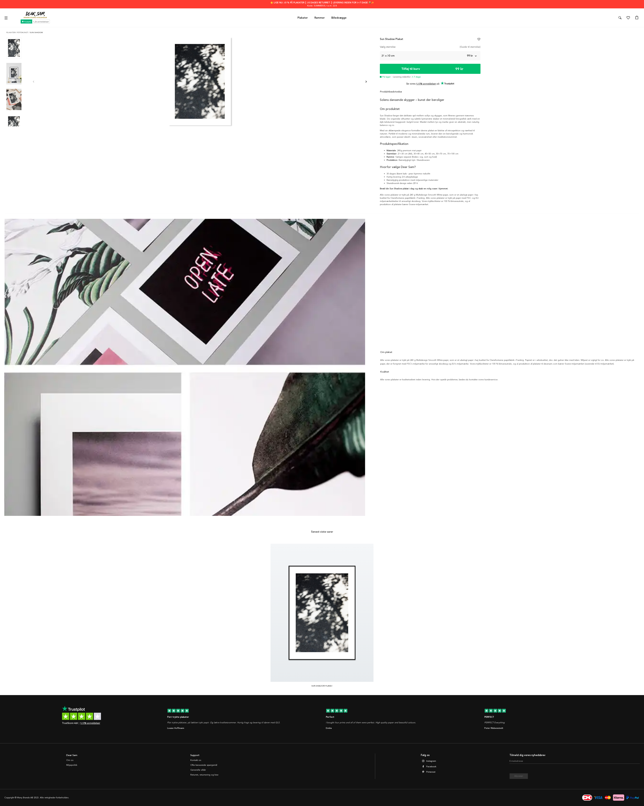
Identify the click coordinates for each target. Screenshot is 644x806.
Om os (69, 760)
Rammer (319, 17)
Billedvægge (338, 17)
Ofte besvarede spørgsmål (203, 765)
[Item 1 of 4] (200, 81)
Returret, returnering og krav (204, 774)
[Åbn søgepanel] (620, 17)
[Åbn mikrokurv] (636, 17)
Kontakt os (195, 760)
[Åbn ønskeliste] (628, 17)
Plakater (303, 17)
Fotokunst (23, 32)
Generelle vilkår (198, 770)
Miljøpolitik (71, 765)
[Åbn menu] (6, 18)
